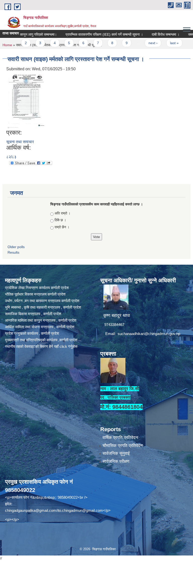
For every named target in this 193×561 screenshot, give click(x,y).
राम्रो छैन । (62, 227)
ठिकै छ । (60, 220)
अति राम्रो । (62, 213)
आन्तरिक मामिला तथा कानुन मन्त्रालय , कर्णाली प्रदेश (40, 320)
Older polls (16, 247)
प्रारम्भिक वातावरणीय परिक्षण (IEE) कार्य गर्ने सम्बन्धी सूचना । (94, 34)
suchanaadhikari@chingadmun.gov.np (149, 333)
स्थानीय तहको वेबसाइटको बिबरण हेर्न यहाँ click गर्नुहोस (41, 346)
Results (13, 252)
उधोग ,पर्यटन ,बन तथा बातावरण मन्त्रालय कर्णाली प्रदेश (42, 301)
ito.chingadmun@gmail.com (80, 510)
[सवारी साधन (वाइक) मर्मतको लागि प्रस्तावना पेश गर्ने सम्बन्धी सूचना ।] (26, 100)
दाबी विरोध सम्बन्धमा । (155, 34)
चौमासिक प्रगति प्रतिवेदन (123, 445)
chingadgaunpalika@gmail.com (30, 510)
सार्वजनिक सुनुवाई (116, 453)
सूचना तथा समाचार (20, 142)
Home (7, 45)
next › (143, 43)
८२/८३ (11, 157)
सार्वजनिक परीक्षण (116, 461)
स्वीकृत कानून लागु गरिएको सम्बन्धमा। (23, 34)
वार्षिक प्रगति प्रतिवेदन (120, 437)
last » (164, 43)
